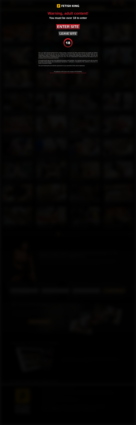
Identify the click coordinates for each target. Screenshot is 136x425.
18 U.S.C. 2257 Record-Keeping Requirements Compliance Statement (68, 73)
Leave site (68, 33)
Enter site (68, 27)
